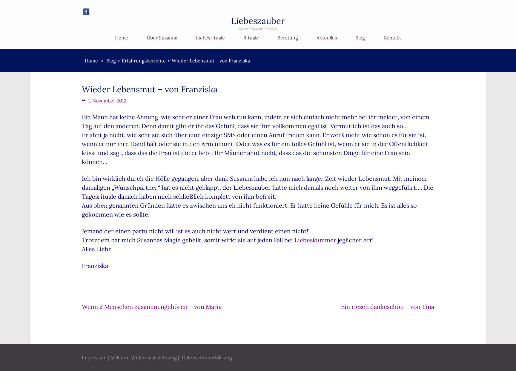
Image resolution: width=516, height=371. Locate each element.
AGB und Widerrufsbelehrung (143, 358)
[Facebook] (86, 11)
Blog (360, 38)
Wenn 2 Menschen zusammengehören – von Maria (152, 306)
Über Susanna (162, 38)
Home (121, 38)
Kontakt (392, 38)
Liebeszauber (258, 20)
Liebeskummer (315, 240)
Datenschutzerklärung (207, 358)
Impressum (94, 358)
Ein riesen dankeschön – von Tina (387, 306)
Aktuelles (327, 38)
